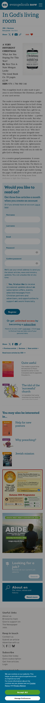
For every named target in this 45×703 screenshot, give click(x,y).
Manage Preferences (22, 698)
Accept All (22, 692)
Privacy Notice (20, 685)
